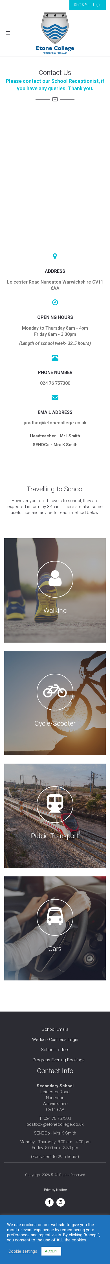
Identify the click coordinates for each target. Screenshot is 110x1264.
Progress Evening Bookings (59, 1059)
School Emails (55, 1029)
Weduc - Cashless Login (55, 1039)
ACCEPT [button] (51, 1251)
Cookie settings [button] (22, 1251)
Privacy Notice (55, 1190)
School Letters (55, 1049)
